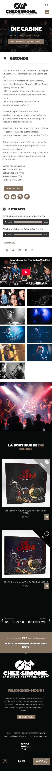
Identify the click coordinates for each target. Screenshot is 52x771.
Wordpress (43, 736)
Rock (37, 35)
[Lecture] (5, 222)
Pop (21, 35)
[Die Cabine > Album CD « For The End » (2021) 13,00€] (26, 554)
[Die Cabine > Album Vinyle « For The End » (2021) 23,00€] (26, 483)
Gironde (19, 58)
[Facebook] (6, 196)
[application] (26, 222)
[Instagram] (20, 196)
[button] (46, 5)
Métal (13, 35)
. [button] (46, 517)
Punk (28, 35)
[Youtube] (13, 196)
